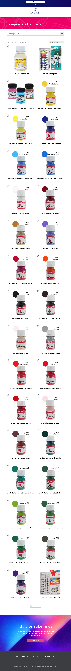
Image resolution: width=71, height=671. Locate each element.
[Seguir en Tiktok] (35, 5)
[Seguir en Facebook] (30, 5)
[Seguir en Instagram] (33, 5)
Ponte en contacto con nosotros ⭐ (35, 1)
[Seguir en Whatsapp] (41, 5)
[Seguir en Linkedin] (38, 5)
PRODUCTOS (38, 657)
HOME (17, 657)
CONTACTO (36, 640)
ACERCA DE (49, 657)
